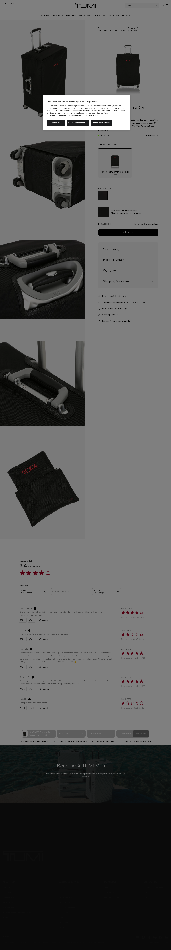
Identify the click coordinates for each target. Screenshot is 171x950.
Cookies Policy (92, 115)
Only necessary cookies (78, 123)
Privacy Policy (74, 115)
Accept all (56, 123)
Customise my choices (101, 123)
